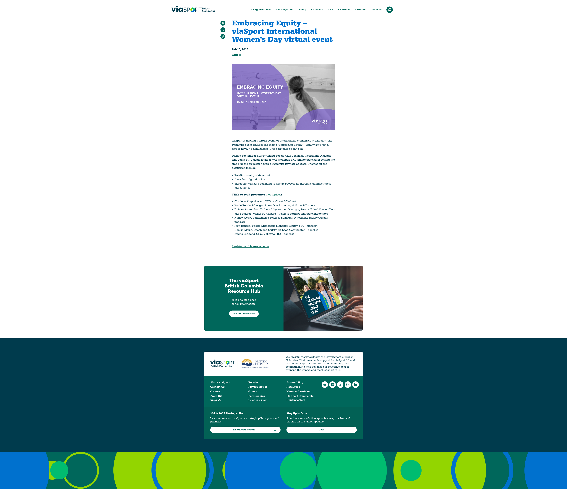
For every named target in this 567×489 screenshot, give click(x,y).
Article (236, 55)
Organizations (262, 9)
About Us (376, 9)
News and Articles (298, 391)
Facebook (332, 384)
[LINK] (222, 36)
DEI (330, 9)
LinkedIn (355, 384)
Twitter (340, 384)
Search (389, 10)
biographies (273, 194)
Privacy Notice (257, 387)
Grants (361, 9)
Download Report (244, 429)
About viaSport (220, 382)
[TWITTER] (222, 29)
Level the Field (257, 400)
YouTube (325, 384)
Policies (253, 382)
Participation (285, 9)
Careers (215, 391)
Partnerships (256, 396)
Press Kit (216, 396)
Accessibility (294, 382)
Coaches (318, 9)
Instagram (348, 384)
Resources (293, 387)
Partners (345, 9)
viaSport (193, 9)
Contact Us (217, 387)
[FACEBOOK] (222, 23)
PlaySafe (215, 400)
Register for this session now (250, 246)
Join (321, 429)
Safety (302, 9)
